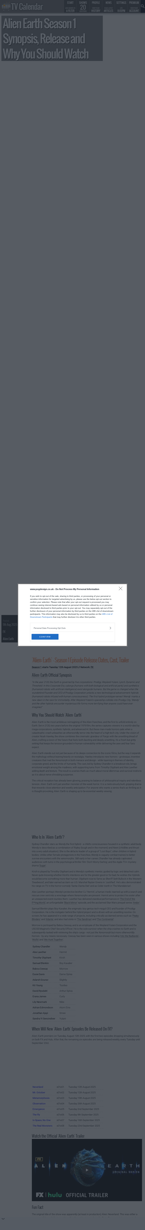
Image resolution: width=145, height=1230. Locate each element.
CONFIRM (45, 637)
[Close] (121, 589)
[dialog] (72, 615)
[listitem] (72, 628)
